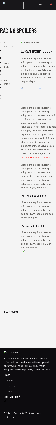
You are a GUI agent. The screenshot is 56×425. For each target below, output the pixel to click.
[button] (40, 5)
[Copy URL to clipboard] (7, 113)
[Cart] (50, 5)
